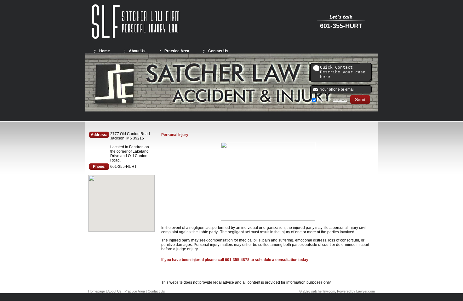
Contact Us (218, 51)
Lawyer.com (365, 291)
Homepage (96, 291)
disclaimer (340, 100)
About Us (137, 51)
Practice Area (176, 51)
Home (104, 51)
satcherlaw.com (323, 291)
